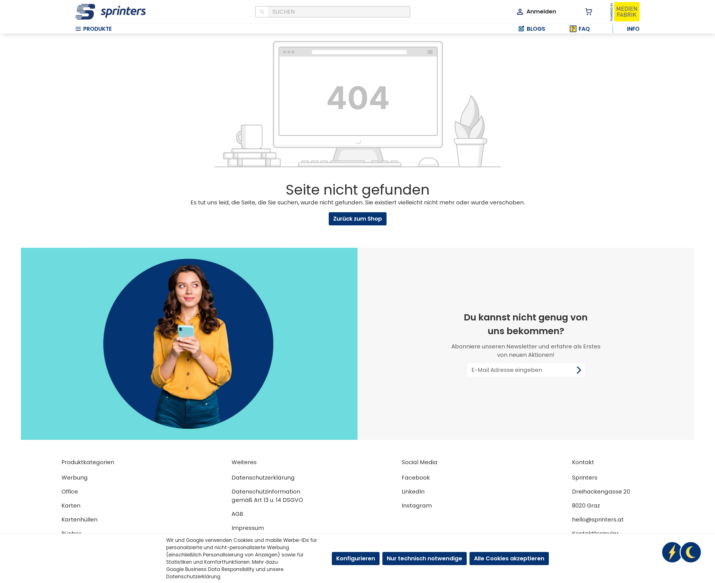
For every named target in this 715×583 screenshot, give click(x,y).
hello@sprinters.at (598, 519)
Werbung (74, 477)
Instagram (417, 505)
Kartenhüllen (79, 519)
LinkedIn (413, 491)
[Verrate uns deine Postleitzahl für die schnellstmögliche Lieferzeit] (681, 552)
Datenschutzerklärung (263, 477)
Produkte (97, 29)
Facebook (416, 477)
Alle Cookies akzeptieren (509, 558)
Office (69, 491)
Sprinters (584, 477)
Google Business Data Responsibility (210, 569)
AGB (237, 514)
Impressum (248, 528)
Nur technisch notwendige (424, 558)
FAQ (584, 29)
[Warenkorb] (585, 11)
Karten (70, 505)
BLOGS (536, 29)
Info (633, 29)
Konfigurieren (355, 558)
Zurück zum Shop (357, 219)
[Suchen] (261, 11)
